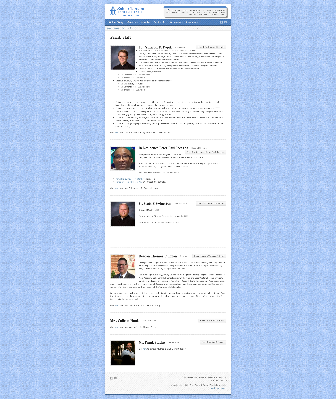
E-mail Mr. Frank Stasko (213, 342)
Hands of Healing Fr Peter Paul (129, 182)
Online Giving (116, 22)
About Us (131, 22)
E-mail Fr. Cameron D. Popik (211, 47)
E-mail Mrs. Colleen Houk (212, 320)
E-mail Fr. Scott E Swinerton (211, 203)
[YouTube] (225, 22)
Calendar (145, 22)
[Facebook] (221, 22)
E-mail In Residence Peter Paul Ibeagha (205, 152)
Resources (191, 22)
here (116, 132)
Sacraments (175, 22)
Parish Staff (126, 28)
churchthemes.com (218, 388)
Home (109, 28)
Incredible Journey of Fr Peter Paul (130, 179)
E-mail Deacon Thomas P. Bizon (209, 256)
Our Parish (159, 22)
